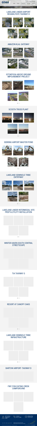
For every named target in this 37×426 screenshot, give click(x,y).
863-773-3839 (32, 1)
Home (14, 3)
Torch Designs (33, 425)
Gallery (28, 3)
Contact (33, 3)
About (18, 3)
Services (23, 3)
